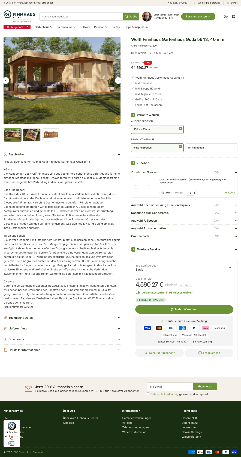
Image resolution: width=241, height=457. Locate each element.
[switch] (11, 443)
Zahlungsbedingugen (135, 427)
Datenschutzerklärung (165, 394)
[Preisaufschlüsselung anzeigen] (230, 267)
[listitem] (177, 3)
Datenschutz (190, 422)
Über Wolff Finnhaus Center (80, 418)
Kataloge (68, 422)
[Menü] (18, 422)
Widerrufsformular (134, 432)
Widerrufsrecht (191, 436)
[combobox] (89, 16)
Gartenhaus (42, 27)
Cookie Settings (192, 432)
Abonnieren (204, 386)
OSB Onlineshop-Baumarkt (28, 452)
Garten (116, 27)
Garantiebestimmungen (137, 418)
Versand (127, 422)
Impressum (189, 427)
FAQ (6, 418)
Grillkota (85, 27)
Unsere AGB (189, 418)
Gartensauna (64, 27)
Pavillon (99, 27)
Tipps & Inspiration (136, 27)
